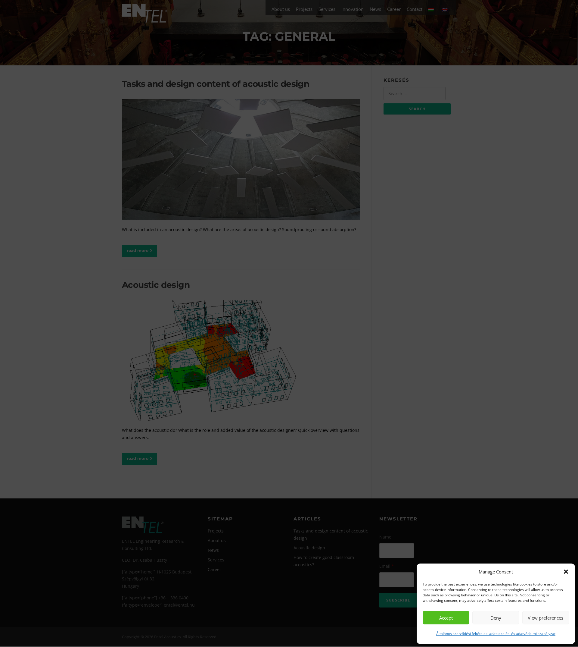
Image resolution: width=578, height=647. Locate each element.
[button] (566, 572)
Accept (446, 618)
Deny (495, 618)
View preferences (545, 618)
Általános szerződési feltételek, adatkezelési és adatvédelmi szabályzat (495, 633)
